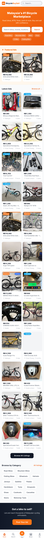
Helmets (36, 476)
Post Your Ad (22, 522)
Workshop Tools (20, 498)
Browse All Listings (22, 456)
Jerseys (7, 482)
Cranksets (18, 492)
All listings (38, 465)
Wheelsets (23, 476)
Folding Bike (26, 39)
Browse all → (37, 89)
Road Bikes (8, 471)
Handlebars (8, 487)
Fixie (37, 35)
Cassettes (30, 492)
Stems (6, 498)
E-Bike (16, 39)
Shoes (6, 492)
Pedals (29, 482)
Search (37, 29)
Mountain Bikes (24, 471)
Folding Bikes (9, 476)
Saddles (18, 482)
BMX (30, 35)
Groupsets (31, 487)
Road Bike (8, 35)
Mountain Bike (20, 35)
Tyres (20, 487)
